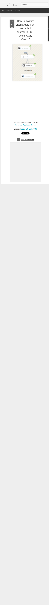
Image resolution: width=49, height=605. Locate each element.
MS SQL (29, 129)
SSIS (35, 129)
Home (17, 10)
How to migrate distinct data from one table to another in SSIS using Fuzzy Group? (25, 30)
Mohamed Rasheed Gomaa (25, 125)
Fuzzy (22, 129)
